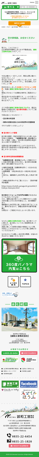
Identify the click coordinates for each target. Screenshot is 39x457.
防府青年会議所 (8, 373)
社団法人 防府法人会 (28, 368)
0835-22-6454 (22, 436)
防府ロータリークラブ (10, 371)
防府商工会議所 (26, 371)
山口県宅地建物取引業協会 (11, 368)
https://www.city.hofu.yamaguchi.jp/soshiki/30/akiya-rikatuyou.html (19, 187)
